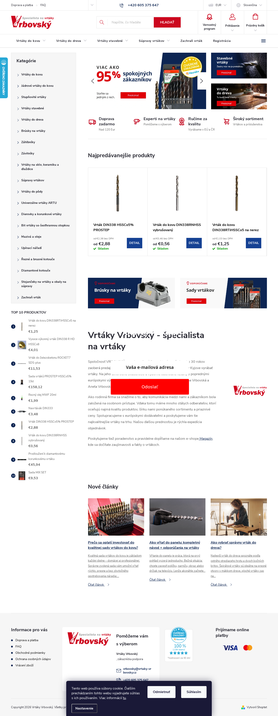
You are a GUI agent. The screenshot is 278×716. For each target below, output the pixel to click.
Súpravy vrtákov (32, 180)
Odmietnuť (161, 692)
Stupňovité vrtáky (33, 97)
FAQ (43, 5)
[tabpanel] (118, 212)
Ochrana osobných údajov (33, 659)
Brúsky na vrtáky (33, 131)
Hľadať (167, 22)
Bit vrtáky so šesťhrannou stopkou (45, 225)
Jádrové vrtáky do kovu (37, 86)
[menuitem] (31, 41)
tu (124, 698)
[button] (92, 81)
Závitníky (27, 153)
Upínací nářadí (31, 248)
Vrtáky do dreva (32, 120)
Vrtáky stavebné (32, 108)
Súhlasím (194, 692)
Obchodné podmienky (30, 653)
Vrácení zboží (24, 665)
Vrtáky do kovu (32, 74)
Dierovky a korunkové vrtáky (41, 214)
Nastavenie (84, 708)
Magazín (205, 438)
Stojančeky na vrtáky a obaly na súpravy (43, 284)
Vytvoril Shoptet (257, 707)
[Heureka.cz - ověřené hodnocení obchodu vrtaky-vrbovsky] (179, 644)
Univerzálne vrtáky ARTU (39, 203)
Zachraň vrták (31, 297)
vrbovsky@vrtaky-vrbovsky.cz (137, 671)
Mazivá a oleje (31, 237)
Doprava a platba (22, 5)
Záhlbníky (28, 142)
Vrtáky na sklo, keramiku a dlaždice (40, 167)
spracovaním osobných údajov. (149, 405)
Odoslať (150, 387)
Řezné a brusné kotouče (38, 259)
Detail (134, 243)
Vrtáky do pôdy (32, 192)
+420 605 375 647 (135, 680)
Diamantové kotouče (35, 270)
